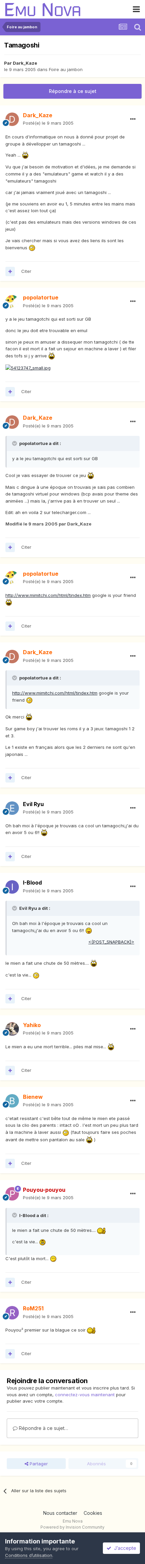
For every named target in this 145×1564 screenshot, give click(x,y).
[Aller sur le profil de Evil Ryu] (12, 808)
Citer (26, 271)
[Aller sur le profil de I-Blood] (12, 887)
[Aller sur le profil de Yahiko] (12, 1029)
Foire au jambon (66, 69)
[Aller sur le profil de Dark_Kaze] (12, 119)
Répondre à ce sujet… (43, 1428)
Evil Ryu (33, 804)
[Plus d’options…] (133, 119)
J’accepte (123, 1548)
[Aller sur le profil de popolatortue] (12, 302)
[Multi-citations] (10, 271)
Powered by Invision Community (72, 1527)
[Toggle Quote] (15, 443)
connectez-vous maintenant (85, 1394)
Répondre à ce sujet (72, 91)
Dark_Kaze (25, 63)
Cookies (93, 1513)
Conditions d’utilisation (28, 1555)
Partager (38, 1463)
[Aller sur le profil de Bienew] (12, 1101)
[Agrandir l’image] (25, 155)
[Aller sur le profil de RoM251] (12, 1312)
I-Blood (32, 882)
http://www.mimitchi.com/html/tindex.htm (48, 595)
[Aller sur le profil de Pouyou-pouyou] (12, 1194)
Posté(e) (48, 123)
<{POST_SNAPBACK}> (111, 942)
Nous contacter (60, 1513)
